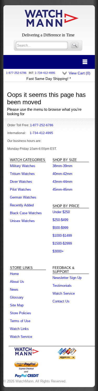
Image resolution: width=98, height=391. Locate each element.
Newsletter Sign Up (67, 278)
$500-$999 (60, 228)
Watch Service (21, 337)
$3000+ (58, 251)
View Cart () (79, 73)
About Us (17, 282)
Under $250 (61, 212)
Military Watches (22, 166)
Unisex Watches (22, 221)
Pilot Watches (20, 189)
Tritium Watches (22, 174)
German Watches (23, 197)
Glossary (17, 297)
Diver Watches (21, 182)
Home (14, 274)
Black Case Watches (26, 213)
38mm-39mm (62, 166)
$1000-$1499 (62, 236)
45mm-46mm (62, 189)
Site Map (17, 305)
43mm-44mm (62, 182)
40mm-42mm (62, 174)
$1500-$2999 (62, 243)
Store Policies (20, 313)
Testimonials (62, 286)
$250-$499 (60, 220)
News (14, 289)
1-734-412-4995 (45, 72)
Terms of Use (20, 321)
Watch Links (19, 329)
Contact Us (61, 301)
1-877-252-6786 (16, 72)
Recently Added (22, 205)
